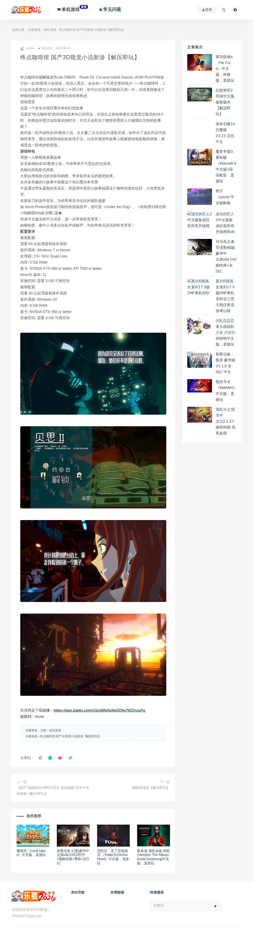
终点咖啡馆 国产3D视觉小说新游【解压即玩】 (70, 736)
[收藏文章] (40, 758)
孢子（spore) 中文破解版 (225, 197)
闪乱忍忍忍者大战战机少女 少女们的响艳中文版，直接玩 (225, 332)
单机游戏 (49, 30)
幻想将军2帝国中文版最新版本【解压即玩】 (225, 102)
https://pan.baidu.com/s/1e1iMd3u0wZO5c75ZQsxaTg (99, 710)
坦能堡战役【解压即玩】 (151, 788)
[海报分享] (70, 758)
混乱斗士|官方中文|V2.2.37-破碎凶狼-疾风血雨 (226, 421)
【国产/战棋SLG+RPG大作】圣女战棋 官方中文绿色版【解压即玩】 (53, 791)
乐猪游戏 (34, 30)
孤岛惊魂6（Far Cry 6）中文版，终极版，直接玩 (225, 68)
